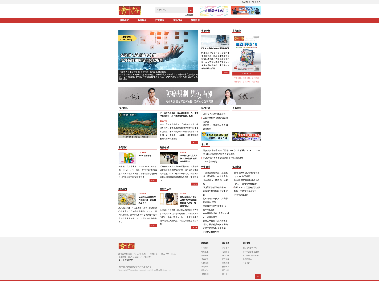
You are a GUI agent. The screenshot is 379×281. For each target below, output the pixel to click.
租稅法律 (204, 263)
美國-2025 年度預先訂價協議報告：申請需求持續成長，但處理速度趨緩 (247, 191)
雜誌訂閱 (225, 255)
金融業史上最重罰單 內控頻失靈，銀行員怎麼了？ (147, 200)
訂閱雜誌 (255, 78)
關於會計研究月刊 (250, 248)
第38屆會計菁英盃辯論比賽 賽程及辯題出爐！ (224, 158)
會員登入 (256, 2)
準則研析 (204, 270)
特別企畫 (204, 252)
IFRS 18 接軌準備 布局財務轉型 (215, 48)
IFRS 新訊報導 (145, 155)
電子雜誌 (255, 82)
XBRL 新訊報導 (210, 161)
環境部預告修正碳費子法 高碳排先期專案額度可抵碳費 (215, 191)
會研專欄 (204, 274)
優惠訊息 (195, 20)
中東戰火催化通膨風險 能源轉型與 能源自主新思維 (188, 158)
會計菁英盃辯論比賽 (251, 255)
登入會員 (225, 248)
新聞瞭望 (204, 267)
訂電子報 (246, 82)
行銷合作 (246, 263)
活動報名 (177, 20)
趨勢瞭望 (204, 255)
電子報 (224, 274)
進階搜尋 (189, 15)
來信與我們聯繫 (125, 260)
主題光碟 (225, 263)
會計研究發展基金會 (251, 252)
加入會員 (246, 2)
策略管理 (204, 259)
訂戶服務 (225, 259)
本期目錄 (237, 78)
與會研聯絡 (247, 259)
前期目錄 (246, 78)
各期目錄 (142, 20)
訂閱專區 (159, 20)
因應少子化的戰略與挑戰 (214, 114)
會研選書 (225, 267)
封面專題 (204, 248)
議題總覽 (124, 20)
